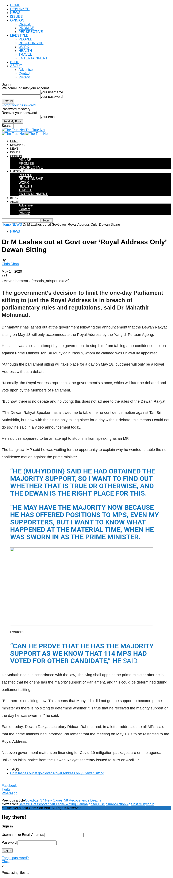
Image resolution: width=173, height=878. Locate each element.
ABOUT (16, 66)
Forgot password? (15, 858)
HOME (15, 5)
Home (6, 224)
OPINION (17, 20)
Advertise (26, 69)
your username (52, 92)
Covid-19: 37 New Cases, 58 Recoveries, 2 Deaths (63, 800)
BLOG (14, 62)
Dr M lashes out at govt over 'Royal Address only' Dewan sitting (57, 773)
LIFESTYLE (19, 35)
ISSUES (16, 16)
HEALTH (25, 50)
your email (48, 117)
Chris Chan (10, 264)
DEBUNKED (20, 9)
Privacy (24, 77)
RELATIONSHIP (31, 43)
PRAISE (25, 24)
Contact (24, 73)
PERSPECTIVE (31, 32)
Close (6, 861)
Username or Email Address (23, 834)
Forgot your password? (19, 105)
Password (9, 842)
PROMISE (26, 28)
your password (52, 96)
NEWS (15, 13)
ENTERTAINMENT (33, 58)
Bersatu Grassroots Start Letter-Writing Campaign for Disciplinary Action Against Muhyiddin (86, 804)
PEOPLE (25, 39)
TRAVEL (25, 54)
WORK (24, 47)
